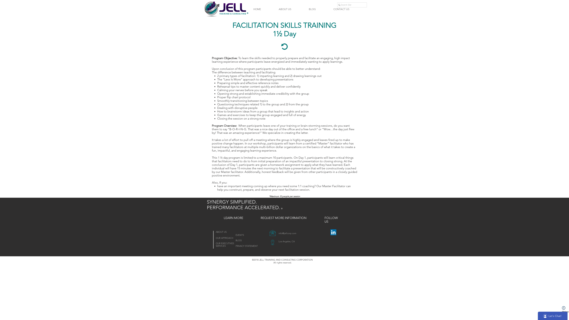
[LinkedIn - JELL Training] (333, 232)
